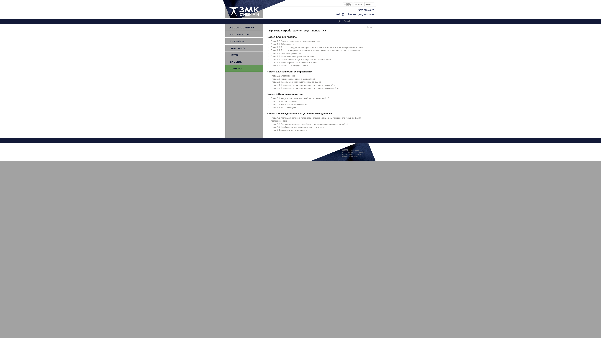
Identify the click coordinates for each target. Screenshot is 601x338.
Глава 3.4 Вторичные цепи (283, 107)
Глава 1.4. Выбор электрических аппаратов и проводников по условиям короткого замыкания (315, 50)
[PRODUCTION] (246, 34)
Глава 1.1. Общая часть (282, 44)
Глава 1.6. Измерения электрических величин (292, 56)
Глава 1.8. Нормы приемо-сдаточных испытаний (293, 62)
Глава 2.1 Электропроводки (284, 76)
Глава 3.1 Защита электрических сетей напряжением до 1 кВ (300, 98)
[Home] (257, 17)
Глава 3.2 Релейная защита (284, 101)
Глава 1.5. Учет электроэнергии (286, 53)
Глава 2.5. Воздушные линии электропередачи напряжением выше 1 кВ (305, 88)
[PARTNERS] (246, 48)
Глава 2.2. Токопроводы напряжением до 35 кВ (293, 79)
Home (369, 27)
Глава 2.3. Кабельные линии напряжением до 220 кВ (296, 82)
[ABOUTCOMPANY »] (246, 27)
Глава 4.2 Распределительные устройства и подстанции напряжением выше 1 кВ (309, 124)
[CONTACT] (246, 68)
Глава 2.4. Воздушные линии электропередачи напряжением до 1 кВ (303, 85)
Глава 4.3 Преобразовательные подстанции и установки (297, 127)
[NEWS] (246, 54)
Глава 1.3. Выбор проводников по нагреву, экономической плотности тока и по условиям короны (317, 47)
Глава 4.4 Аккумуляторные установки (289, 130)
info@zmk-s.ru (346, 14)
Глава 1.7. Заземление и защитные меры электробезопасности (301, 59)
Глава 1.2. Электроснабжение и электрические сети (295, 41)
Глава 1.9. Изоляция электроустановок (289, 65)
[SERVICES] (246, 41)
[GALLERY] (246, 61)
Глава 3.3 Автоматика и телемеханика (289, 104)
